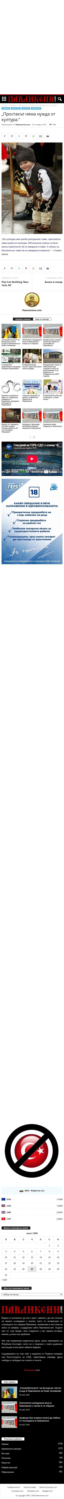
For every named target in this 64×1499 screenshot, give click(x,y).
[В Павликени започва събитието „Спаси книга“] (52, 387)
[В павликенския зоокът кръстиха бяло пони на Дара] (32, 356)
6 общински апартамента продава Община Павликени (11, 367)
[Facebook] (5, 136)
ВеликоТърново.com (48, 1487)
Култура (26, 108)
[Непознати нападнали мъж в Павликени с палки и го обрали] (32, 331)
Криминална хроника (11, 1449)
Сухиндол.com (17, 1491)
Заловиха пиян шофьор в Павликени (52, 425)
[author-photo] (32, 299)
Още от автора (42, 319)
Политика (6, 1458)
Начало (4, 105)
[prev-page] (30, 437)
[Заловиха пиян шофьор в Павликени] (52, 415)
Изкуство (16, 108)
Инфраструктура (9, 1467)
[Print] (47, 136)
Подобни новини (23, 319)
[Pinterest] (26, 136)
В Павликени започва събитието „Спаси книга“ (52, 397)
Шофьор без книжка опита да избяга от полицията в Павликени (52, 342)
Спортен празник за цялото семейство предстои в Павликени (31, 398)
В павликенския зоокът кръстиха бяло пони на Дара (32, 367)
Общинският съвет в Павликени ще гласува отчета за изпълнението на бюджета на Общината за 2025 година (52, 370)
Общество (23, 105)
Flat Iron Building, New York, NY (15, 283)
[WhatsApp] (33, 136)
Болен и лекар (53, 281)
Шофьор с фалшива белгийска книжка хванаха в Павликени (31, 426)
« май (4, 1280)
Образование (8, 1472)
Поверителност (13, 1487)
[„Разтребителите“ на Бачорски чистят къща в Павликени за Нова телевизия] (11, 331)
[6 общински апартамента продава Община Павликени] (11, 356)
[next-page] (33, 437)
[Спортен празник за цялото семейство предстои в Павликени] (32, 387)
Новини (13, 105)
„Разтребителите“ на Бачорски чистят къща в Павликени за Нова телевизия (11, 342)
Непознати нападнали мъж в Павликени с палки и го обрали (31, 342)
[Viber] (12, 136)
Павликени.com (23, 124)
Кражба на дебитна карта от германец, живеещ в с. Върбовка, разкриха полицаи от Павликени (10, 400)
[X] (19, 136)
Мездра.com (47, 1491)
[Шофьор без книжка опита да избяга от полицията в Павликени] (52, 331)
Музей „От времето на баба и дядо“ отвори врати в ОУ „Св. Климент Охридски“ (10, 428)
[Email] (40, 136)
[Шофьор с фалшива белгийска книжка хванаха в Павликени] (32, 415)
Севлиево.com (33, 1491)
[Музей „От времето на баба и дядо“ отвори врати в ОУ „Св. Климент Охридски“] (11, 415)
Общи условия (30, 1487)
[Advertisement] (32, 47)
